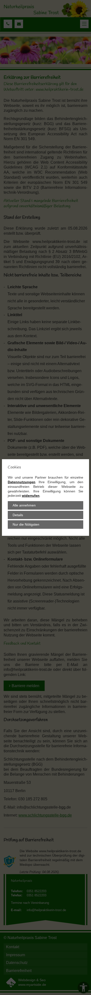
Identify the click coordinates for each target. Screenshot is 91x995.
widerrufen (31, 496)
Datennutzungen (21, 482)
